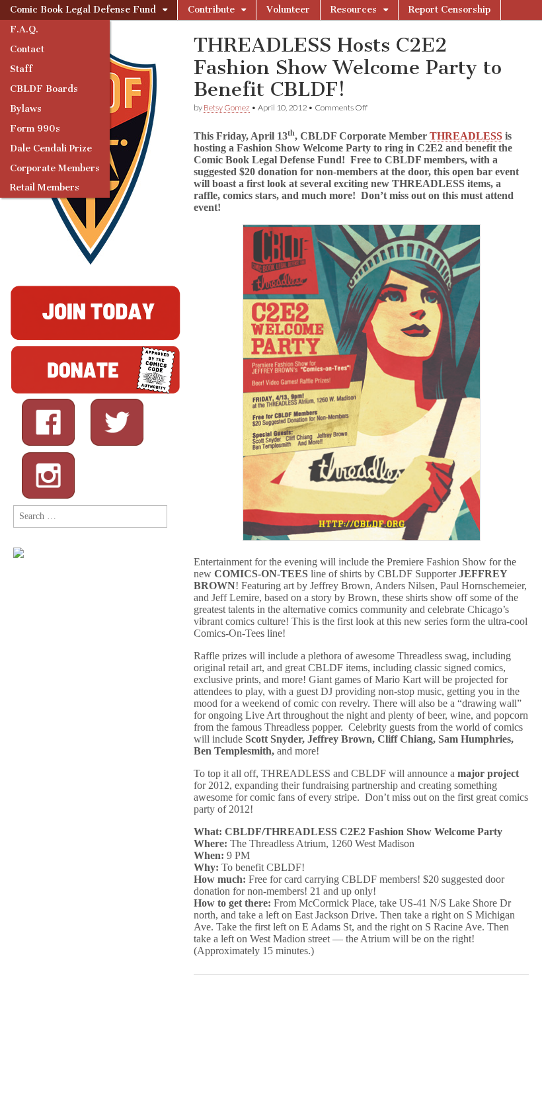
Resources (353, 9)
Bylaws (26, 108)
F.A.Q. (24, 29)
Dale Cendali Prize (51, 148)
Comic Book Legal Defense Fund (83, 9)
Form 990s (35, 128)
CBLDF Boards (44, 89)
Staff (21, 69)
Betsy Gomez (227, 107)
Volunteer (288, 9)
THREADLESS (466, 136)
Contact (27, 49)
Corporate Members (55, 168)
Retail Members (44, 187)
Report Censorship (449, 9)
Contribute (211, 9)
